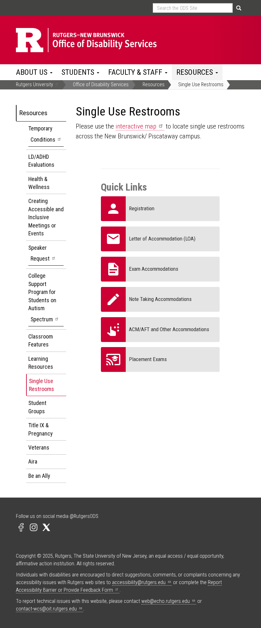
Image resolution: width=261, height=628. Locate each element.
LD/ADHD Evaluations (41, 160)
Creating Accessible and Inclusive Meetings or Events (46, 217)
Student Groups (37, 407)
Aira (32, 461)
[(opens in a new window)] (21, 527)
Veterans (38, 447)
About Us (32, 72)
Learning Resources (40, 362)
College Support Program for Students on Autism (42, 297)
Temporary (41, 134)
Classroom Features (40, 340)
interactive (136, 126)
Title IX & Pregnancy (40, 429)
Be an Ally (39, 475)
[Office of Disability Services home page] (107, 40)
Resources (195, 72)
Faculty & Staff (136, 72)
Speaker (39, 253)
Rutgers (34, 84)
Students (78, 72)
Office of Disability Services (101, 84)
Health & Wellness (39, 183)
